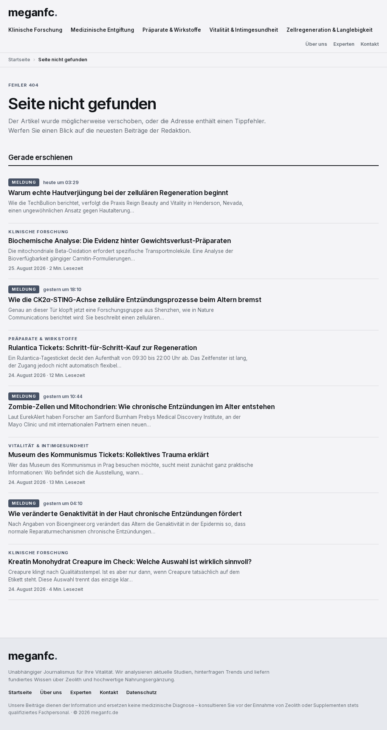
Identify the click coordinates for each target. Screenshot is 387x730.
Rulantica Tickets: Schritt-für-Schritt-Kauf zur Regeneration (102, 348)
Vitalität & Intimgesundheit (243, 30)
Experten (343, 44)
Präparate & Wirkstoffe (171, 30)
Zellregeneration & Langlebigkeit (329, 30)
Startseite (19, 59)
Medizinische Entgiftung (102, 30)
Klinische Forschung (35, 30)
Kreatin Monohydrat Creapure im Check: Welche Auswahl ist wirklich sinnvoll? (130, 562)
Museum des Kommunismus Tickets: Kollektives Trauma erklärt (108, 455)
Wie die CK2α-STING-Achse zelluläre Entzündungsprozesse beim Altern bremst (135, 300)
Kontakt (370, 44)
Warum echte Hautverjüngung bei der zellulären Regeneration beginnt (118, 193)
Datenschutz (141, 692)
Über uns (316, 44)
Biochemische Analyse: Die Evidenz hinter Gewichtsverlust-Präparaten (119, 241)
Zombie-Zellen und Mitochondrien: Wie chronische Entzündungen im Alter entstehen (141, 407)
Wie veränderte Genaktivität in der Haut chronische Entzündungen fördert (125, 514)
